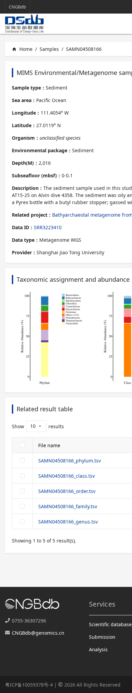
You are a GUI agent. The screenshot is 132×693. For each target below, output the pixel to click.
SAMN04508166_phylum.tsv (69, 460)
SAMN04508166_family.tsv (67, 506)
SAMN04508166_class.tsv (66, 476)
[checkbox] (22, 445)
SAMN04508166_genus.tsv (68, 521)
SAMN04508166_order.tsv (66, 491)
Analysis (98, 649)
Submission (102, 637)
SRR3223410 (48, 227)
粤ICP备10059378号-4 (29, 684)
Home (22, 49)
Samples (49, 49)
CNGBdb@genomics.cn (38, 633)
